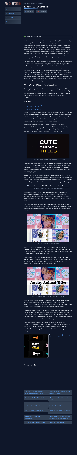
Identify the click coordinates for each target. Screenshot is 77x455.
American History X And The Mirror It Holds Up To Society (59, 392)
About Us (56, 452)
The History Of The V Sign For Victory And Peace (60, 399)
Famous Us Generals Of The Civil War (35, 422)
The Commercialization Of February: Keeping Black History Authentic (59, 417)
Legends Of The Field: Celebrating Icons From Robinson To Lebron (34, 392)
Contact (62, 452)
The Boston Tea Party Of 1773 (58, 422)
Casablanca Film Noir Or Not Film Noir (35, 398)
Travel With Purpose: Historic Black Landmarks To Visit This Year (35, 405)
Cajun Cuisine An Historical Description (32, 417)
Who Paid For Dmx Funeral (34, 107)
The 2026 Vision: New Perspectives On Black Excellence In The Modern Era (60, 411)
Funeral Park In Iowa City (34, 105)
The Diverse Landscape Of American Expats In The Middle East (59, 405)
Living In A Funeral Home (34, 109)
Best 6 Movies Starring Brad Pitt (34, 410)
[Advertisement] (35, 24)
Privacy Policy (68, 452)
